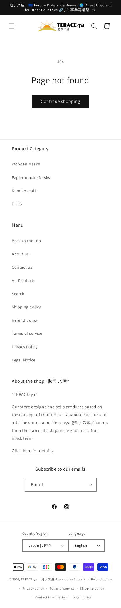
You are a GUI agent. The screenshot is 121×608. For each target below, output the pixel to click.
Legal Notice (23, 360)
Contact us (22, 267)
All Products (23, 280)
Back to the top (26, 240)
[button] (11, 26)
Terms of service (27, 333)
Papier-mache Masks (31, 177)
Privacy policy (33, 588)
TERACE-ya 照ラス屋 (38, 579)
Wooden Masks (26, 164)
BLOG (17, 203)
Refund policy (25, 320)
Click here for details (32, 450)
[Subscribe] (89, 485)
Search (18, 293)
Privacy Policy (24, 346)
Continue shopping (60, 101)
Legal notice (82, 597)
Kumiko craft (24, 190)
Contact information (51, 597)
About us (20, 254)
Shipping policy (26, 307)
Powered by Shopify (71, 579)
